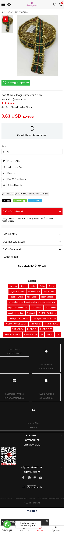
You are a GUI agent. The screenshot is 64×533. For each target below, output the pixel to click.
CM (57, 334)
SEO (26, 503)
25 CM (49, 334)
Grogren (13, 286)
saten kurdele (34, 291)
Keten (42, 286)
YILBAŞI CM (17, 329)
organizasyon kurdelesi (18, 307)
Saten (33, 286)
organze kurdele (16, 297)
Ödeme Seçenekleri (14, 242)
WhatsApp (20, 201)
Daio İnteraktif (34, 503)
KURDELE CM (30, 334)
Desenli (24, 286)
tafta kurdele (48, 291)
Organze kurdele (17, 291)
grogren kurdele (47, 297)
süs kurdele (51, 307)
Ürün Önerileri (12, 249)
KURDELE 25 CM (12, 334)
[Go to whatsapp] (7, 524)
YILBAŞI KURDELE (47, 313)
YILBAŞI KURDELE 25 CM (44, 318)
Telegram (35, 201)
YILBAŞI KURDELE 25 (18, 318)
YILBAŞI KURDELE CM (16, 324)
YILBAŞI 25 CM (51, 324)
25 (42, 334)
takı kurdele (37, 307)
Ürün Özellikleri (13, 211)
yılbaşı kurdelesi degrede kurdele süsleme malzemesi (32, 302)
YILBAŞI (31, 313)
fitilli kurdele (32, 297)
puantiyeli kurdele (15, 313)
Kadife (51, 286)
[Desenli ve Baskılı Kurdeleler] (9, 12)
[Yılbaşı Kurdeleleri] (12, 12)
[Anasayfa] (4, 12)
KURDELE (31, 329)
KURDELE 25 (46, 329)
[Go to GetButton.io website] (7, 530)
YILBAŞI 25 (35, 324)
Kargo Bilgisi (10, 257)
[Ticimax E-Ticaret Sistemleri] (32, 511)
